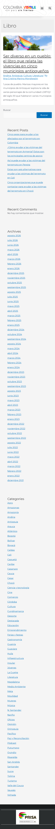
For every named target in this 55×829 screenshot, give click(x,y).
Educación (13, 625)
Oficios (11, 719)
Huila (10, 653)
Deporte (11, 616)
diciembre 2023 (15, 372)
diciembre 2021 (15, 480)
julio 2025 (12, 296)
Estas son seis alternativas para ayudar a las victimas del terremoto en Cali (26, 173)
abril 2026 (12, 254)
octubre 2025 (14, 282)
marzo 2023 (13, 409)
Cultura (27, 75)
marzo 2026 (13, 259)
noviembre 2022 (16, 428)
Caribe (10, 564)
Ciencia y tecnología (18, 587)
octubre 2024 (14, 334)
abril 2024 (12, 353)
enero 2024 (13, 367)
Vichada (11, 795)
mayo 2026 (13, 249)
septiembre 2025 (16, 287)
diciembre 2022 (15, 424)
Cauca (10, 573)
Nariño (11, 715)
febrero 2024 (14, 362)
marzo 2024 (13, 358)
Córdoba (12, 602)
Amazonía (13, 512)
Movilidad (12, 696)
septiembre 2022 (16, 438)
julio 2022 (12, 447)
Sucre (10, 771)
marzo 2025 (13, 315)
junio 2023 (13, 395)
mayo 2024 (13, 348)
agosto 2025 (14, 292)
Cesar (10, 578)
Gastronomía (14, 639)
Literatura (37, 75)
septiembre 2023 (16, 386)
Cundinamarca (15, 611)
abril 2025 (12, 311)
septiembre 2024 (16, 339)
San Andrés (13, 762)
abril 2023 (12, 405)
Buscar (7, 110)
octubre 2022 (14, 433)
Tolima (11, 776)
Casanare (12, 569)
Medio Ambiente (16, 686)
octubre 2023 (14, 381)
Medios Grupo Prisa (27, 821)
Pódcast (11, 743)
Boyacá (11, 545)
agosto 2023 (14, 391)
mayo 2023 (13, 400)
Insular (11, 663)
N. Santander (14, 710)
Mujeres (11, 700)
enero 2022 (13, 475)
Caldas (11, 550)
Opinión (11, 724)
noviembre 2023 (16, 377)
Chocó (10, 583)
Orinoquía (12, 729)
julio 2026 (12, 240)
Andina (7, 75)
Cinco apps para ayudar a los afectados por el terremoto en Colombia (23, 138)
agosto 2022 (14, 442)
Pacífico (11, 733)
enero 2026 (13, 268)
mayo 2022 (13, 457)
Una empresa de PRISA (27, 815)
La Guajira (12, 672)
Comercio (12, 597)
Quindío (11, 752)
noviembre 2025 (16, 278)
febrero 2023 (14, 414)
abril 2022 (12, 461)
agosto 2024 (14, 344)
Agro (10, 503)
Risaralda (12, 757)
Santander (13, 766)
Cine (9, 592)
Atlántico (12, 531)
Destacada (13, 620)
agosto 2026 (14, 235)
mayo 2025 (13, 306)
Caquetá (12, 559)
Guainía (11, 644)
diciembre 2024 (15, 329)
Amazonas (13, 507)
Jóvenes (11, 667)
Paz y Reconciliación (18, 738)
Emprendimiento (16, 630)
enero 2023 (13, 419)
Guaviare (12, 649)
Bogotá (11, 536)
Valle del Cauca (15, 785)
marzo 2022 (13, 466)
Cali (9, 555)
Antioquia (17, 75)
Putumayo (13, 748)
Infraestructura (15, 658)
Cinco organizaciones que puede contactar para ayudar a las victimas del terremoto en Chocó (26, 186)
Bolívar (11, 540)
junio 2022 (13, 452)
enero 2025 (13, 325)
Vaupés (11, 790)
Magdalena (13, 682)
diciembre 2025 (15, 273)
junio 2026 (13, 245)
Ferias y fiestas (15, 635)
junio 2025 (13, 301)
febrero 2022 (14, 471)
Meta (10, 691)
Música (11, 705)
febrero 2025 (14, 320)
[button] (42, 8)
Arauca (11, 526)
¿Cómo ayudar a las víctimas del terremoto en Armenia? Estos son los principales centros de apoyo (25, 151)
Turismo (12, 781)
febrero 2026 (14, 263)
